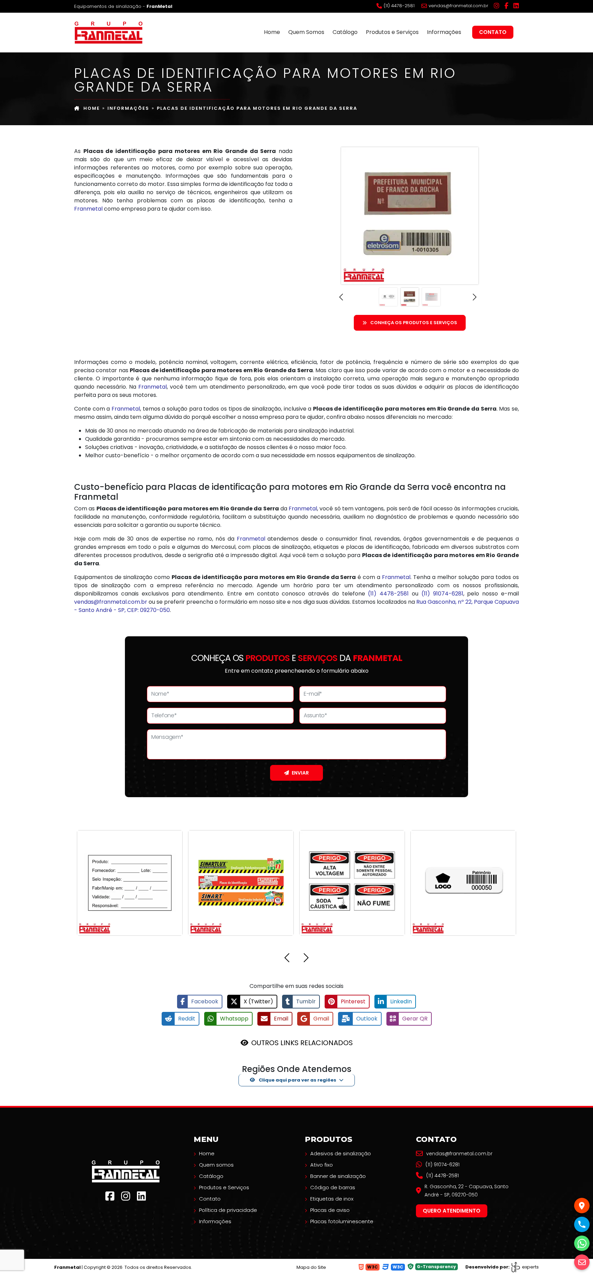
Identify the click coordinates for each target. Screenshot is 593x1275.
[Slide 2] (410, 296)
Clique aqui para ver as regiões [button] (297, 1080)
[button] (343, 297)
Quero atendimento (451, 1210)
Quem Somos (306, 32)
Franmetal (88, 209)
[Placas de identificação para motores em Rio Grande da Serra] (108, 31)
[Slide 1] (388, 296)
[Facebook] (506, 6)
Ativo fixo (321, 1164)
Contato (493, 32)
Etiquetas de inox (331, 1198)
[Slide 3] (431, 296)
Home (272, 32)
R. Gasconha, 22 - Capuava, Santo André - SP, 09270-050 (467, 1190)
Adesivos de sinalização (340, 1153)
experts (530, 1267)
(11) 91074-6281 (442, 594)
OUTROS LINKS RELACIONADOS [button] (302, 1043)
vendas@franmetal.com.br (458, 6)
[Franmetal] (125, 1171)
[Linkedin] (516, 6)
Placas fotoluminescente (341, 1221)
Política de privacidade (228, 1210)
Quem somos (216, 1164)
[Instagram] (496, 6)
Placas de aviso (330, 1210)
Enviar (300, 772)
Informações (444, 32)
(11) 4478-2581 (399, 6)
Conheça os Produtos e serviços (413, 322)
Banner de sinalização (338, 1176)
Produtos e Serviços (392, 32)
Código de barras (332, 1187)
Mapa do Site (311, 1267)
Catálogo (345, 32)
